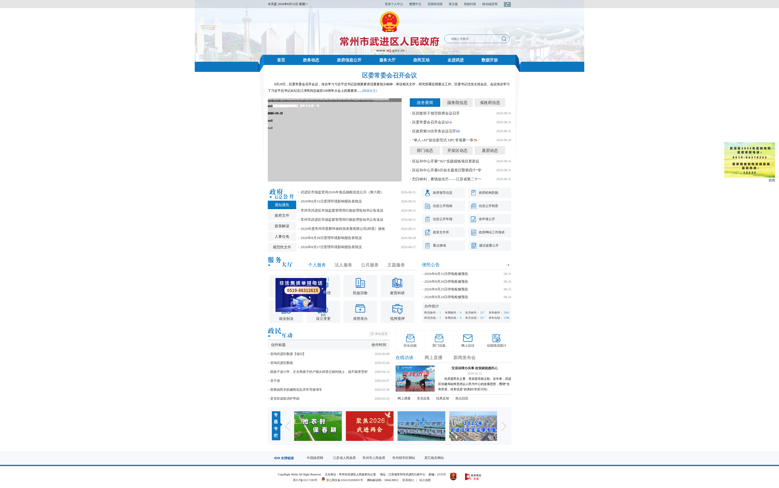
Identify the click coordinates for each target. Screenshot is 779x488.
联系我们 (408, 480)
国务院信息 (457, 102)
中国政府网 (315, 458)
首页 (281, 60)
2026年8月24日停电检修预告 (446, 297)
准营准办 (360, 319)
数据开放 (490, 60)
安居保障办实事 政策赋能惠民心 (475, 368)
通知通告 (282, 205)
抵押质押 (397, 319)
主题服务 (396, 264)
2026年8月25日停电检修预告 (446, 289)
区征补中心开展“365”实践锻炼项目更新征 (445, 161)
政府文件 (282, 215)
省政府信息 (490, 102)
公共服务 (370, 264)
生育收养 (286, 293)
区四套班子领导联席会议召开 (436, 113)
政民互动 (421, 60)
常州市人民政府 (374, 458)
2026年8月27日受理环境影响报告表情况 (331, 247)
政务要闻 (425, 102)
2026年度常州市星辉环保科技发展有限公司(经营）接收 (343, 229)
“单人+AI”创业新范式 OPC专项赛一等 (442, 140)
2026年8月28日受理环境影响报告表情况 (331, 238)
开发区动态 (457, 150)
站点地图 (425, 480)
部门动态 (425, 150)
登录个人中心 (394, 4)
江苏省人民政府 (344, 458)
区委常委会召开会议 (389, 75)
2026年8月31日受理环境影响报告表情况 (331, 201)
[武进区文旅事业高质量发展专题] (473, 426)
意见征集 (423, 398)
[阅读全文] (369, 90)
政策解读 (282, 226)
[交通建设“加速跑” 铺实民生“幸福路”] (370, 426)
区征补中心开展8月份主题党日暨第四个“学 (446, 170)
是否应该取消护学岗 (284, 398)
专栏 (276, 432)
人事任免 (282, 237)
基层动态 (490, 150)
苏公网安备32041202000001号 (344, 480)
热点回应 (461, 398)
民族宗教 (360, 293)
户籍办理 (323, 293)
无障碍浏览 (435, 4)
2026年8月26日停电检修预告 (446, 281)
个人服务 (317, 264)
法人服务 (343, 264)
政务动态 (311, 60)
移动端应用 (489, 4)
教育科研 (397, 293)
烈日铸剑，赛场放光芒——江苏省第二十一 (447, 179)
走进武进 (456, 60)
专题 (276, 418)
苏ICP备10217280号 (307, 480)
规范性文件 (282, 247)
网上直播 (433, 357)
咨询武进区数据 (281, 363)
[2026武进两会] (318, 426)
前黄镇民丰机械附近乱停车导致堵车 (296, 389)
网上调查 (404, 398)
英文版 (453, 4)
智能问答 (470, 4)
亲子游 (275, 380)
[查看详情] (480, 389)
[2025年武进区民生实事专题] (421, 426)
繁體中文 (415, 4)
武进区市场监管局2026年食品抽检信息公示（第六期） (342, 192)
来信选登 (381, 333)
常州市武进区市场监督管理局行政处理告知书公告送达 (342, 210)
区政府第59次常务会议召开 (434, 131)
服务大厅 (387, 60)
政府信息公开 (349, 60)
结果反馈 (442, 398)
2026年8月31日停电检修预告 (446, 274)
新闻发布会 (464, 357)
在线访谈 (404, 357)
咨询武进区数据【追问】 (288, 354)
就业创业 (286, 319)
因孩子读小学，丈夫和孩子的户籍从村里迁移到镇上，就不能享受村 (319, 371)
